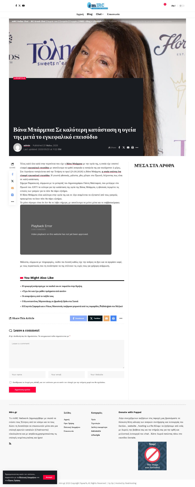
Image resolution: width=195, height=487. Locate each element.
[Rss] (10, 444)
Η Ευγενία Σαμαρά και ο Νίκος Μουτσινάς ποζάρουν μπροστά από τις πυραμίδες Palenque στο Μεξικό (72, 306)
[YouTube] (23, 5)
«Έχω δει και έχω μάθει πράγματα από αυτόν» (44, 291)
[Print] (132, 147)
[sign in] (11, 6)
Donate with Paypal (130, 412)
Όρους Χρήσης (14, 480)
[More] (137, 147)
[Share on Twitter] (124, 147)
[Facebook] (16, 5)
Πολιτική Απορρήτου (27, 477)
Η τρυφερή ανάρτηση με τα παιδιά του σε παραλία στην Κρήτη (52, 286)
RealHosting (130, 483)
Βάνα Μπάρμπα (74, 163)
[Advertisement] (76, 103)
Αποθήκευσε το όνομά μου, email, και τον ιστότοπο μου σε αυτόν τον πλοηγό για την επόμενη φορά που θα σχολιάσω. (59, 382)
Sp (112, 483)
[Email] (128, 147)
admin (27, 145)
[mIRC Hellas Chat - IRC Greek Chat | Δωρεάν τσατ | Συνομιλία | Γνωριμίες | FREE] (97, 5)
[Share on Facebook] (119, 147)
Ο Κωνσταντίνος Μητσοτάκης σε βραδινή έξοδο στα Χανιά (50, 301)
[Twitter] (19, 5)
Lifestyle (19, 78)
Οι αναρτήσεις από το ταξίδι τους (38, 296)
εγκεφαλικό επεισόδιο (38, 167)
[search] (167, 5)
